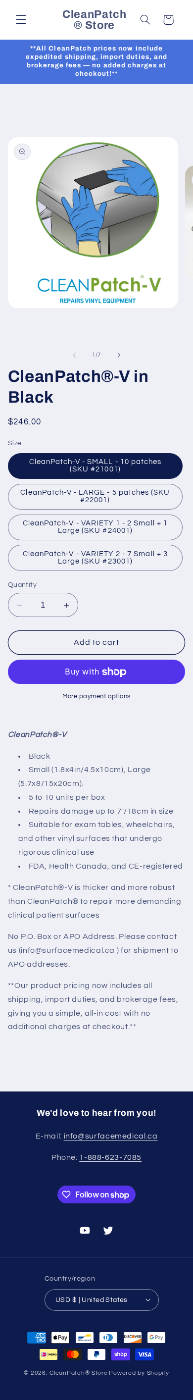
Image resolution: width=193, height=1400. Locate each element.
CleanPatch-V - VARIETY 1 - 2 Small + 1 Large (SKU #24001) (95, 526)
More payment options (96, 696)
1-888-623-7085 (110, 1157)
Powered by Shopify (139, 1373)
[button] (20, 19)
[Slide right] (119, 355)
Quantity (22, 584)
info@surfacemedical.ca (111, 1136)
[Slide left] (74, 355)
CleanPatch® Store (78, 1373)
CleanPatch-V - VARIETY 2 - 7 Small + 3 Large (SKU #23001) (95, 557)
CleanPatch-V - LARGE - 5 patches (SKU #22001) (95, 496)
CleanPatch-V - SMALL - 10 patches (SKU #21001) (95, 465)
